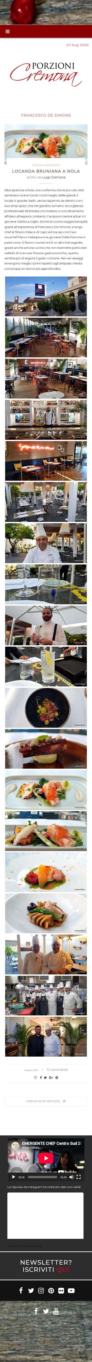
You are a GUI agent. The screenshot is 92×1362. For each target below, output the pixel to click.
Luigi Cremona (53, 177)
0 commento (57, 1070)
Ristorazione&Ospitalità (46, 165)
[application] (46, 1160)
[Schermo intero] (78, 1177)
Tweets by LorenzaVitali (24, 1246)
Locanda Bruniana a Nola (46, 171)
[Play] (13, 1177)
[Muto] (71, 1177)
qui (62, 1269)
